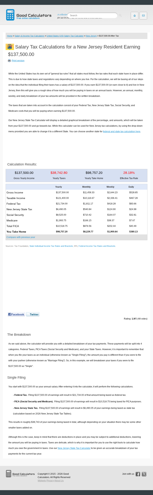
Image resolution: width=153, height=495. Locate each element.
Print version (18, 60)
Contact (143, 16)
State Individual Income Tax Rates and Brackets (51, 246)
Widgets (42, 480)
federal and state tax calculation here (121, 131)
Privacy (50, 480)
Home (10, 36)
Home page (134, 16)
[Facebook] (138, 474)
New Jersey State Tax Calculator (74, 448)
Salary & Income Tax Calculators (29, 36)
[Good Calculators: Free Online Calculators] (29, 15)
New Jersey (91, 36)
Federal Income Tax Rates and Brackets (97, 246)
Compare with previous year (21, 237)
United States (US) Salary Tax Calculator (65, 36)
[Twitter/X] (144, 474)
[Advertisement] (76, 146)
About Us (59, 480)
